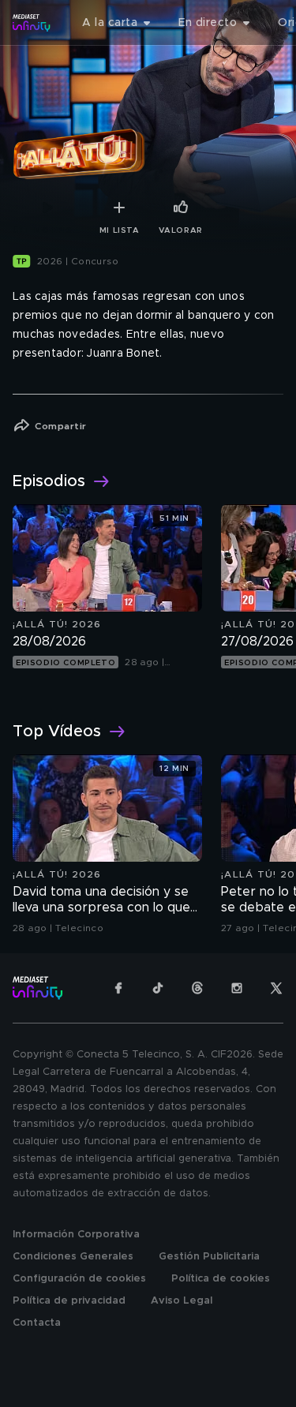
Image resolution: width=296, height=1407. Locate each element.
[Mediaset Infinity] (32, 22)
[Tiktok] (158, 988)
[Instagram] (237, 988)
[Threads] (197, 988)
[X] (276, 988)
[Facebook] (118, 988)
